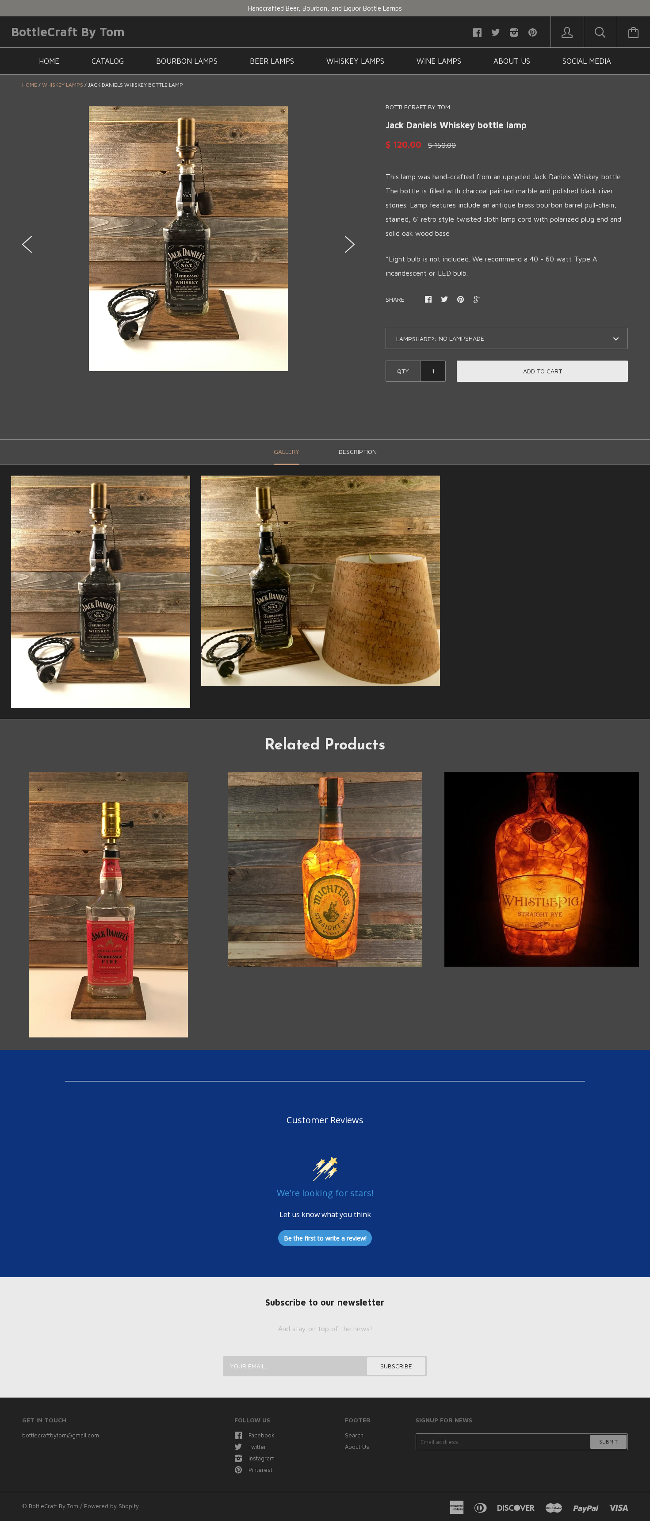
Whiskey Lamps (355, 61)
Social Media (586, 61)
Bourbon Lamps (187, 61)
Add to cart (542, 371)
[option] (188, 238)
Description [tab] (358, 451)
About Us (511, 61)
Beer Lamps (272, 61)
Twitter (257, 1446)
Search (354, 1435)
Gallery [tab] (286, 451)
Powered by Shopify (111, 1505)
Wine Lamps (439, 61)
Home (49, 61)
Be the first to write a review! (325, 1238)
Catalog (108, 61)
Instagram (262, 1458)
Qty (403, 371)
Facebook (262, 1435)
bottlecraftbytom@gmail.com (60, 1435)
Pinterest (260, 1469)
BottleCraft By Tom (68, 31)
